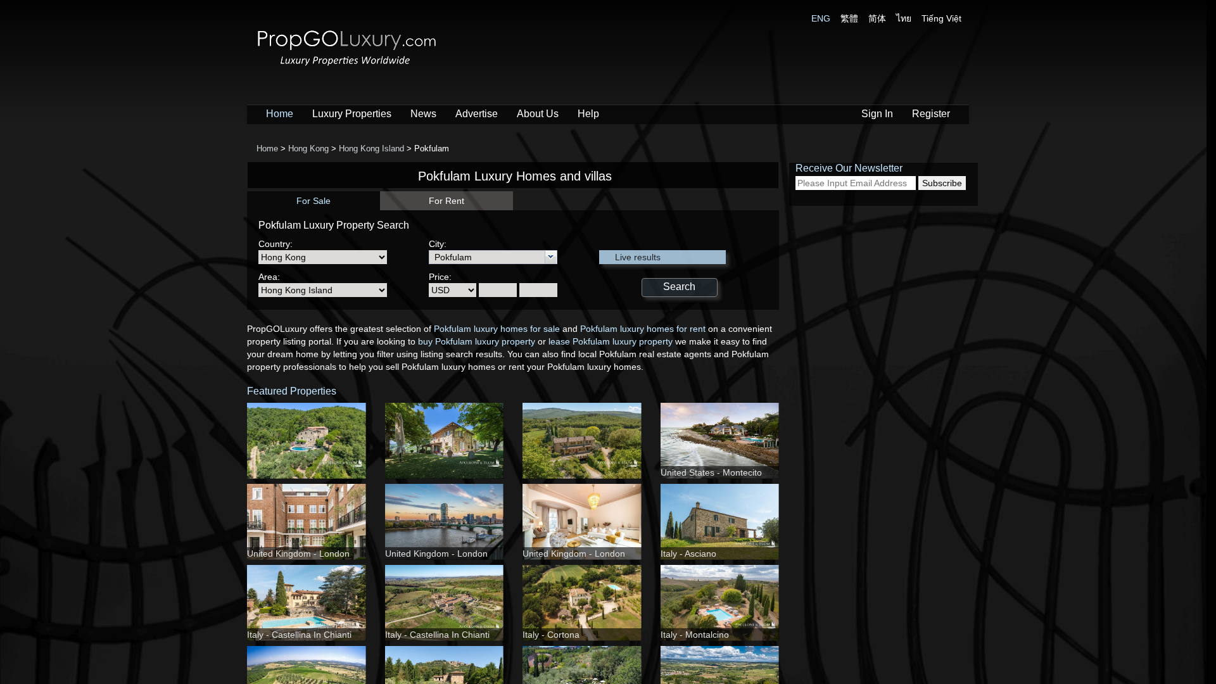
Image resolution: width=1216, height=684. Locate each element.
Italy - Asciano (688, 553)
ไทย (903, 18)
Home (279, 113)
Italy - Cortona (551, 635)
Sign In (877, 113)
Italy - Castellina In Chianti (299, 635)
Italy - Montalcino (695, 635)
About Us (538, 113)
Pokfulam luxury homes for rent (643, 329)
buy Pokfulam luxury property (476, 341)
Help (588, 113)
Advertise (476, 113)
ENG (820, 18)
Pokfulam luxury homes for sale (497, 329)
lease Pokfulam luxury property (610, 341)
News (423, 113)
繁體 (849, 18)
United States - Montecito (711, 472)
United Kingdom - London (298, 553)
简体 (877, 18)
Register (931, 113)
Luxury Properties (351, 113)
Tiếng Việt (941, 18)
